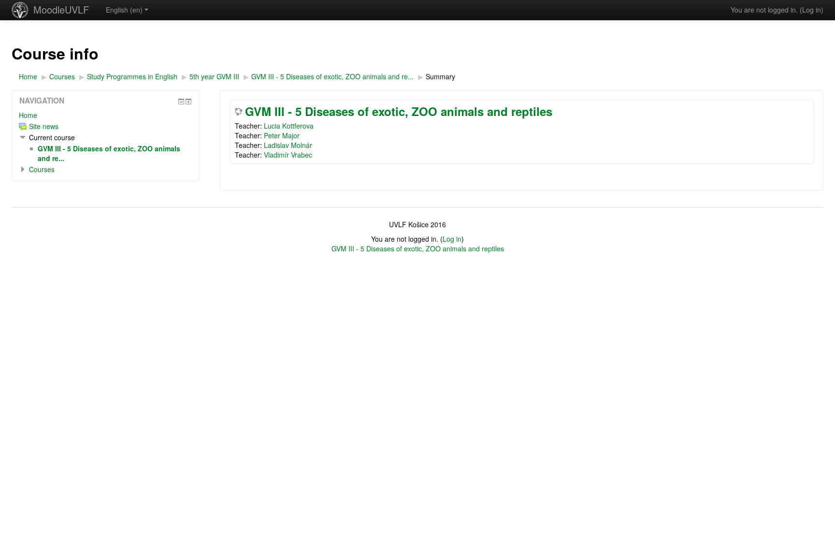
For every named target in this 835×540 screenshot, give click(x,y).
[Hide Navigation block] (181, 101)
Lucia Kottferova (289, 126)
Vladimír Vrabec (288, 155)
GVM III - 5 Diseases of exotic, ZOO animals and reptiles (398, 111)
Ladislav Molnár (288, 145)
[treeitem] (105, 115)
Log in (811, 10)
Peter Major (282, 135)
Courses (42, 169)
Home (28, 115)
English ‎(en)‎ (124, 10)
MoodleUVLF (61, 9)
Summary (440, 76)
